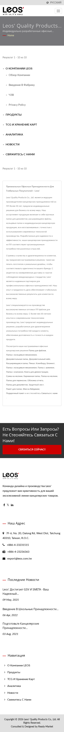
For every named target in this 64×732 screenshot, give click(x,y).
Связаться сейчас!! (32, 449)
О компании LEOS (19, 68)
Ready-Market (45, 727)
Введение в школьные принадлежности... (31, 609)
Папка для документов (17, 385)
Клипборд (41, 363)
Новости (12, 144)
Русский (55, 2)
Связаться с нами (49, 393)
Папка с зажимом (46, 368)
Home (11, 35)
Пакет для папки (14, 389)
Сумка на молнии (14, 376)
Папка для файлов (37, 350)
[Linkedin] (12, 505)
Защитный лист (36, 385)
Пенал (32, 363)
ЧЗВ (11, 95)
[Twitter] (8, 505)
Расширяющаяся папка (17, 363)
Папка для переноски (16, 380)
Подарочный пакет (15, 393)
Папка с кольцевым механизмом (21, 355)
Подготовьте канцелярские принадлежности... (21, 626)
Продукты (14, 114)
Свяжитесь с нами (20, 154)
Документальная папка (17, 359)
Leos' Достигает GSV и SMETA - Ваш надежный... (26, 592)
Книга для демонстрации (36, 372)
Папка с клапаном (14, 372)
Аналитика (14, 134)
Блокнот (51, 363)
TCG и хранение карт (21, 124)
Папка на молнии (49, 376)
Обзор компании (19, 75)
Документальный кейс (39, 359)
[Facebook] (4, 505)
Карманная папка (32, 376)
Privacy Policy (17, 104)
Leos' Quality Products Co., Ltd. (40, 719)
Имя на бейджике (31, 389)
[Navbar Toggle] (58, 11)
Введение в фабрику (22, 85)
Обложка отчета (35, 380)
